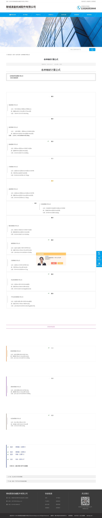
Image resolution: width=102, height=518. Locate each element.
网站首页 (13, 14)
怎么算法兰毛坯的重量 (17, 476)
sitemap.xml (89, 515)
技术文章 (63, 14)
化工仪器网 (82, 515)
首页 (14, 54)
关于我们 (25, 14)
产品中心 (38, 14)
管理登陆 (70, 515)
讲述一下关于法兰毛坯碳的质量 (19, 481)
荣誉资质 (58, 504)
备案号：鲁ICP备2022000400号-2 (59, 515)
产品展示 (47, 501)
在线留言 (89, 1)
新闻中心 (51, 14)
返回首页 (83, 1)
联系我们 (94, 1)
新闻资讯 (58, 501)
